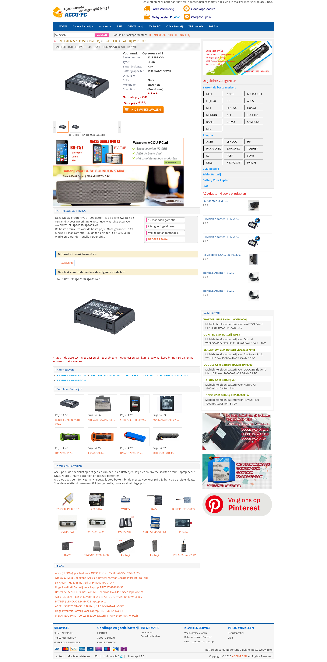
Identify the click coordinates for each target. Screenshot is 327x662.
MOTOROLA (60, 642)
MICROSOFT (254, 94)
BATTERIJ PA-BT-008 (133, 41)
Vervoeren (147, 632)
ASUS (250, 101)
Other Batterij (174, 26)
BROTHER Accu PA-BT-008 (174, 375)
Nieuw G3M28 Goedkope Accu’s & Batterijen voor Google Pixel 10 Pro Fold (101, 578)
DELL (209, 94)
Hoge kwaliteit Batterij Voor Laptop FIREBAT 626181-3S (89, 587)
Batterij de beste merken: (219, 87)
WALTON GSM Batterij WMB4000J (225, 319)
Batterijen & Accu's (71, 41)
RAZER (210, 122)
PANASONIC (213, 148)
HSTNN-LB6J (182, 35)
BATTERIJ (94, 41)
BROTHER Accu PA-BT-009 (139, 375)
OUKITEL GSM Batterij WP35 (221, 334)
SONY (250, 155)
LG (207, 155)
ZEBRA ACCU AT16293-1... (101, 420)
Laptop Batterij (82, 26)
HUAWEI (252, 108)
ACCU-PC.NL (239, 656)
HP (228, 101)
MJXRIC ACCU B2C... (163, 453)
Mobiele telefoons (79, 656)
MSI (208, 108)
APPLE (230, 94)
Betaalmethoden (150, 636)
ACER (230, 115)
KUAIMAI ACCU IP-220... (166, 420)
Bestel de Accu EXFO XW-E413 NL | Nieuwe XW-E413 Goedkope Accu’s (99, 592)
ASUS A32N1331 (106, 637)
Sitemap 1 (133, 656)
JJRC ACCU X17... (63, 453)
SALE (212, 26)
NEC (209, 129)
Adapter (104, 26)
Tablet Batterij (212, 174)
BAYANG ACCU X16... (131, 453)
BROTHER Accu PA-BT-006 (105, 375)
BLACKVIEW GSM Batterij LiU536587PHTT (230, 349)
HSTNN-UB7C (157, 35)
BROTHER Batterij (159, 239)
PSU (119, 26)
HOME (63, 26)
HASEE (57, 637)
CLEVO (231, 122)
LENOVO (232, 108)
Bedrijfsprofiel (236, 633)
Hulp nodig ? (112, 656)
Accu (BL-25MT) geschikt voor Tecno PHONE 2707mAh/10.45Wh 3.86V (98, 596)
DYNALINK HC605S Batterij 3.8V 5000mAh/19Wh (85, 582)
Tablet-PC (155, 26)
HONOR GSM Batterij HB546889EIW (226, 395)
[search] (101, 35)
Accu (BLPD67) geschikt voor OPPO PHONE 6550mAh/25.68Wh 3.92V (97, 573)
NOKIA (65, 633)
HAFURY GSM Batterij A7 (219, 380)
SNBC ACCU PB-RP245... (133, 420)
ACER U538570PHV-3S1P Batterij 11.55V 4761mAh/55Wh (90, 606)
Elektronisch (195, 26)
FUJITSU (211, 101)
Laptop (59, 656)
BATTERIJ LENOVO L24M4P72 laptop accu (81, 601)
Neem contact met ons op (199, 641)
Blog (230, 637)
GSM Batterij (135, 26)
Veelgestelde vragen (195, 633)
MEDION (211, 115)
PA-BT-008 (66, 263)
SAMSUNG (253, 122)
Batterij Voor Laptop (216, 180)
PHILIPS (251, 162)
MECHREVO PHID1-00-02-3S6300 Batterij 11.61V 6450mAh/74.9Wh (96, 615)
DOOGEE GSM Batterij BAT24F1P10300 (227, 365)
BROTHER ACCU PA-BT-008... (68, 421)
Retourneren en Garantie (198, 637)
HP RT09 (102, 633)
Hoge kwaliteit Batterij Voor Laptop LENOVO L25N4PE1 (89, 611)
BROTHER (111, 41)
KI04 (170, 35)
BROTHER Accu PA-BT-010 (71, 375)
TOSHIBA (252, 115)
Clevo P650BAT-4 (106, 642)
